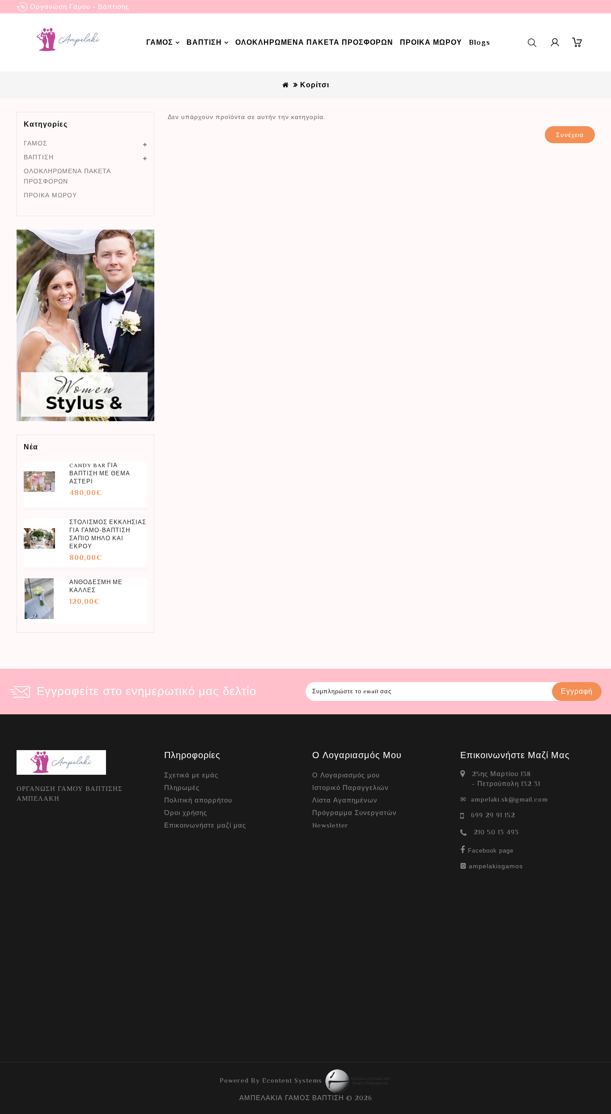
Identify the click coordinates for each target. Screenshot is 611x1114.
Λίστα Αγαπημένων (345, 800)
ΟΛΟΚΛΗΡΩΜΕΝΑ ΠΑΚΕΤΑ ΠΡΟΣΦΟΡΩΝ (67, 176)
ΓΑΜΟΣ (35, 143)
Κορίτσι (314, 85)
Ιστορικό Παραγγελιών (350, 787)
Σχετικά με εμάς (191, 775)
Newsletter (330, 825)
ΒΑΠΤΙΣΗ (39, 157)
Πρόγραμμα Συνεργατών (354, 812)
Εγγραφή (577, 691)
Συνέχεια (570, 134)
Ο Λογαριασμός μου (346, 775)
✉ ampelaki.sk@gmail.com (504, 799)
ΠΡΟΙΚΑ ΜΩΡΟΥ (50, 195)
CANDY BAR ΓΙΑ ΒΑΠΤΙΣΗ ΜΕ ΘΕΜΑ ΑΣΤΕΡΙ (99, 473)
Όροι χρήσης (185, 812)
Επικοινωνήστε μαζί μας (205, 825)
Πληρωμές (181, 787)
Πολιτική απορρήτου (198, 800)
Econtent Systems (293, 1080)
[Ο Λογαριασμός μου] (555, 42)
